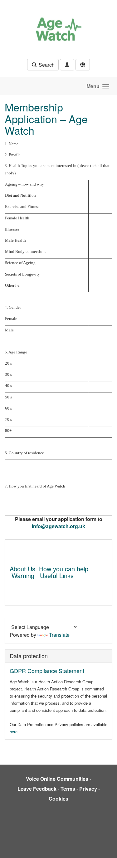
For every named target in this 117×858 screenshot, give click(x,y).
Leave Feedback (36, 788)
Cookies (58, 798)
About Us (22, 568)
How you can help (63, 568)
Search (46, 64)
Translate (59, 634)
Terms (68, 788)
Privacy (88, 788)
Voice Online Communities (57, 778)
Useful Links (57, 575)
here (13, 731)
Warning (23, 575)
